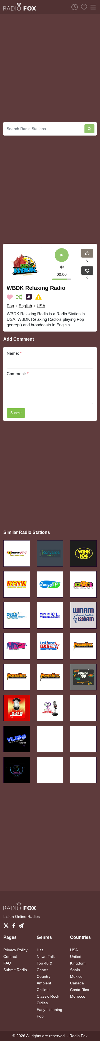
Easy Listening (49, 1009)
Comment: (18, 373)
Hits (40, 950)
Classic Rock (48, 996)
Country (44, 976)
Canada (77, 983)
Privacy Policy (15, 950)
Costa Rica (79, 989)
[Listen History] (73, 7)
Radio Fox (78, 1036)
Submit (16, 413)
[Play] (62, 255)
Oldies (42, 1003)
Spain (75, 970)
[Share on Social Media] (30, 297)
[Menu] (92, 7)
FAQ (7, 963)
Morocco (77, 996)
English (25, 305)
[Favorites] (82, 7)
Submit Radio (15, 970)
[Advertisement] (50, 68)
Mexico (76, 976)
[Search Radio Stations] (89, 128)
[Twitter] (7, 924)
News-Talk (46, 956)
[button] (62, 266)
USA (41, 305)
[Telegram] (21, 924)
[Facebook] (15, 924)
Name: (14, 353)
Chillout (43, 989)
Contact (10, 956)
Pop (10, 305)
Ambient (44, 983)
